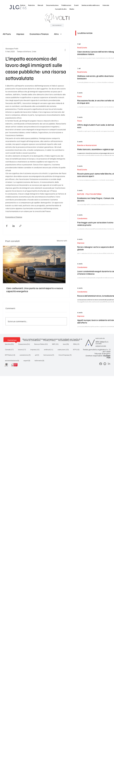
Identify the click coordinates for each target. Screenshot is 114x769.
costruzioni (64, 349)
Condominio (82, 218)
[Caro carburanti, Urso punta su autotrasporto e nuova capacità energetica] (36, 264)
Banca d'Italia (41, 344)
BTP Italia (11, 355)
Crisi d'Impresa (66, 355)
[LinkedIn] (109, 363)
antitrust (49, 349)
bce (66, 344)
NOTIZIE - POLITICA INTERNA (89, 194)
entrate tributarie (13, 360)
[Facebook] (100, 363)
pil (38, 355)
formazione (50, 355)
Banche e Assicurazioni (87, 145)
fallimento (40, 360)
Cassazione (25, 344)
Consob (10, 349)
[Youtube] (104, 363)
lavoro (23, 349)
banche (10, 344)
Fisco (79, 96)
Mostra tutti (62, 240)
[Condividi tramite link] (20, 226)
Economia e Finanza (39, 34)
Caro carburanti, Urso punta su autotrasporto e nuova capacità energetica (34, 290)
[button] (23, 5)
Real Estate (82, 47)
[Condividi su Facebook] (6, 226)
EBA (77, 344)
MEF (56, 344)
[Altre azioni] (65, 50)
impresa (35, 349)
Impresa (20, 34)
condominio (26, 355)
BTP (77, 349)
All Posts (7, 34)
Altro (56, 34)
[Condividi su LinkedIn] (13, 226)
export (27, 360)
